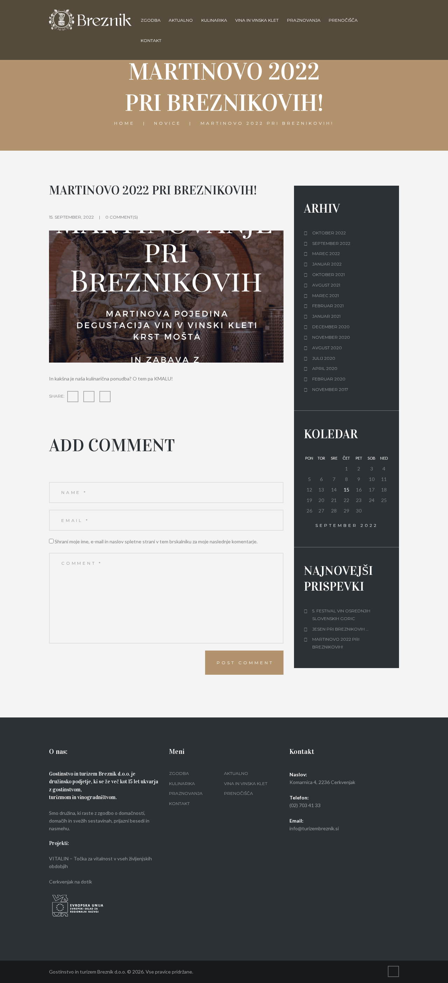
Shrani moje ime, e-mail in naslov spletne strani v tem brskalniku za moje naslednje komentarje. (156, 541)
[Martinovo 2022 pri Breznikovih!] (166, 297)
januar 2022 (327, 264)
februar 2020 (328, 378)
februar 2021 (328, 305)
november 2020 (331, 337)
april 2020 (324, 368)
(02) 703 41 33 (305, 805)
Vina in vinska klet (257, 20)
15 (346, 490)
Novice (167, 122)
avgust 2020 (327, 347)
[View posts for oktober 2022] (383, 526)
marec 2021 (325, 295)
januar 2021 (326, 316)
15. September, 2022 (71, 217)
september (346, 525)
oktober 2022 (329, 232)
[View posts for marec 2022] (309, 526)
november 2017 (330, 389)
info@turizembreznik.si (314, 828)
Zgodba (151, 20)
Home (124, 122)
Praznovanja (304, 20)
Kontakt (151, 40)
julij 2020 (323, 358)
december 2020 (331, 326)
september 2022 (331, 243)
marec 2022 (326, 253)
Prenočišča (343, 20)
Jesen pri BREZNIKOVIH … (340, 629)
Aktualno (181, 20)
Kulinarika (214, 20)
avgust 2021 (326, 285)
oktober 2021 (328, 274)
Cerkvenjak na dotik (70, 882)
